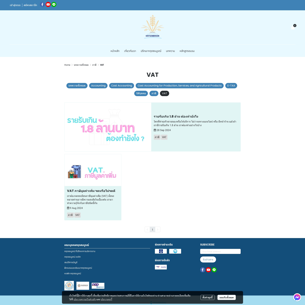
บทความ (170, 51)
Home (67, 65)
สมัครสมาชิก (30, 5)
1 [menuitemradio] (152, 229)
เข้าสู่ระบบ (15, 5)
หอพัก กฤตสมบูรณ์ (72, 273)
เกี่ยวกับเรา (130, 51)
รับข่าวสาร (208, 259)
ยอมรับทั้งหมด (227, 297)
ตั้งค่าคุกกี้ (208, 297)
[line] (53, 4)
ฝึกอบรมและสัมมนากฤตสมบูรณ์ (78, 267)
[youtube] (48, 4)
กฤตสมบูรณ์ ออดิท (72, 256)
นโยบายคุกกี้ (106, 299)
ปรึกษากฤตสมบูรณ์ (151, 51)
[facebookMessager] (297, 297)
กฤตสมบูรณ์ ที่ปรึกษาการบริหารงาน (79, 251)
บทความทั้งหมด (81, 65)
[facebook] (42, 4)
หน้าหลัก (115, 51)
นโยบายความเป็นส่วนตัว (85, 299)
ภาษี (94, 65)
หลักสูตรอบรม (187, 51)
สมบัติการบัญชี (70, 262)
